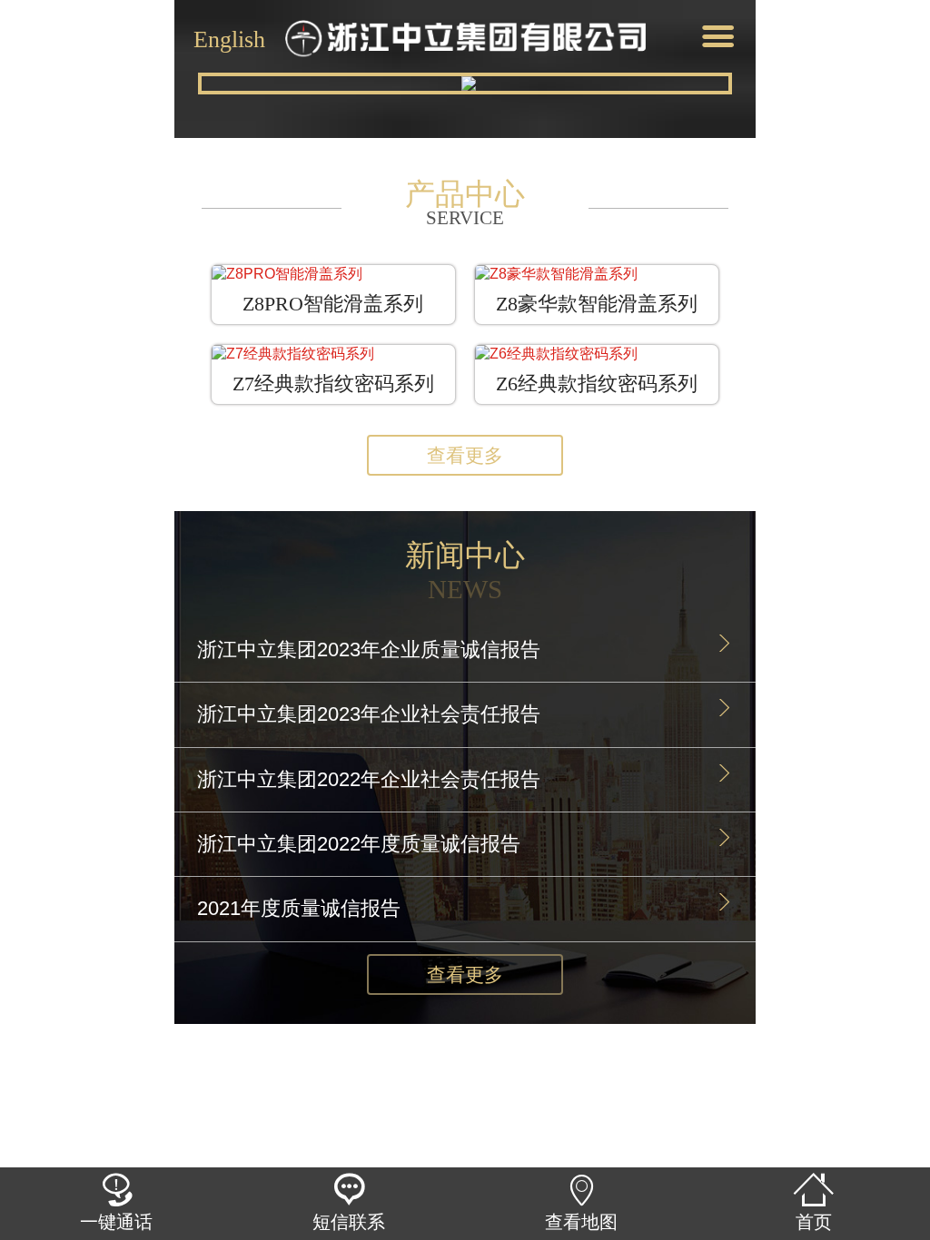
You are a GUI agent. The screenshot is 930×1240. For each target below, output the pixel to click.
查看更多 (465, 455)
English (229, 37)
